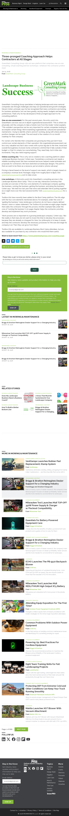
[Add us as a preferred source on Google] (22, 241)
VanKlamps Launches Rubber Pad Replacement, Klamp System (43, 462)
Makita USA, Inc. (35, 714)
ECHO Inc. (32, 567)
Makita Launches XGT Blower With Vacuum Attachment (43, 709)
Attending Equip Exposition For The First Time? (46, 604)
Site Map (56, 810)
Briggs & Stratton (35, 526)
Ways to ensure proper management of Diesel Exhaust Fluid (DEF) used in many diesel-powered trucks (46, 698)
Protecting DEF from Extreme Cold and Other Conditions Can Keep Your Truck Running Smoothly (46, 689)
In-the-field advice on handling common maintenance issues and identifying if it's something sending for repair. (46, 632)
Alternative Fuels (32, 517)
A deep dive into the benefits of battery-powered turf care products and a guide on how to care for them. (46, 530)
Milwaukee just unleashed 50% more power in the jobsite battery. (45, 593)
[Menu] (65, 3)
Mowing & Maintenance (11, 53)
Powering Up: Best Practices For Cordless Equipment (42, 643)
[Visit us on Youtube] (28, 739)
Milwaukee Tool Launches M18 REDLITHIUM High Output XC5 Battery (45, 584)
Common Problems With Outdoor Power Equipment (46, 624)
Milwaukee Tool (35, 511)
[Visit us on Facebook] (13, 739)
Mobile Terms (55, 302)
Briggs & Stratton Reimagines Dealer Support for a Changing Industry (29, 322)
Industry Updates (32, 600)
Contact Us (14, 810)
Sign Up (13, 308)
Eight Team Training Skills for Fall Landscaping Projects (43, 665)
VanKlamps (33, 467)
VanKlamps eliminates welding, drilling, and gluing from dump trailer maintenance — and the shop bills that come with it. (46, 471)
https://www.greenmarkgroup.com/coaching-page (43, 236)
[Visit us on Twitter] (9, 739)
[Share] (8, 241)
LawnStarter (34, 670)
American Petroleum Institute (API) (41, 694)
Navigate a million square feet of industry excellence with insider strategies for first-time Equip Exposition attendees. (46, 613)
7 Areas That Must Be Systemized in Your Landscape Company (43, 398)
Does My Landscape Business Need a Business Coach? (12, 398)
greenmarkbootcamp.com (52, 191)
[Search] (61, 3)
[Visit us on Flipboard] (23, 739)
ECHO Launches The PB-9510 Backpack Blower (46, 563)
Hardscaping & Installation (35, 458)
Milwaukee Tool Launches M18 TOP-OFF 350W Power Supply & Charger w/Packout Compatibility (26, 334)
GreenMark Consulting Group (15, 74)
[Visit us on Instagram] (18, 739)
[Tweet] (17, 241)
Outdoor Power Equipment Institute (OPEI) (44, 609)
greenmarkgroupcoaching (12, 175)
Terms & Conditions (44, 810)
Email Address (13, 286)
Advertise (22, 810)
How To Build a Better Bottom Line (10, 408)
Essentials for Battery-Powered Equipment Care (42, 521)
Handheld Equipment (33, 500)
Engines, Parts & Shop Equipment (37, 537)
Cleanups (29, 559)
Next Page (21, 729)
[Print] (3, 241)
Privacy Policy (15, 304)
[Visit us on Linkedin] (3, 739)
